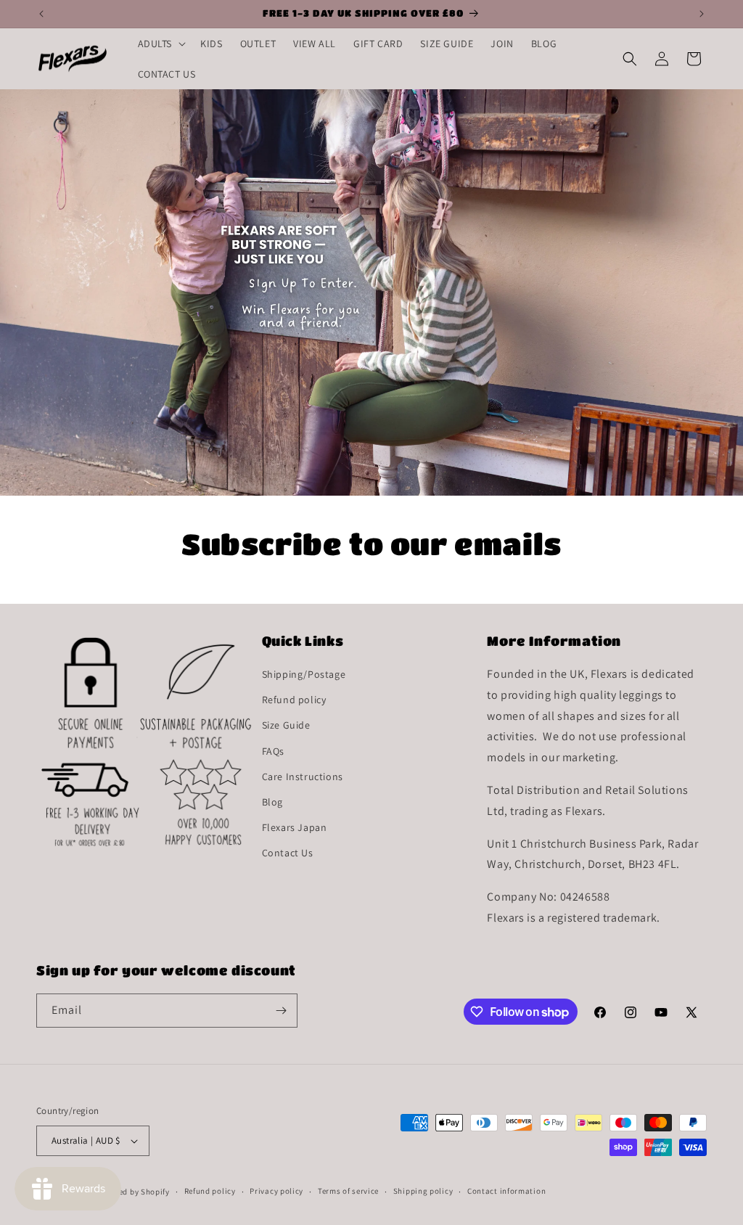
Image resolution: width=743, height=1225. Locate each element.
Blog (272, 801)
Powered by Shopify (132, 1192)
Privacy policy (276, 1191)
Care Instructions (302, 776)
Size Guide (286, 725)
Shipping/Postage (304, 674)
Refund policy (294, 699)
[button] (160, 43)
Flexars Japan (294, 827)
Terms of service (348, 1191)
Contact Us (287, 852)
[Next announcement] (702, 14)
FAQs (273, 751)
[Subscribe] (281, 1010)
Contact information (506, 1191)
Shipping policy (423, 1191)
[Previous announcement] (41, 14)
